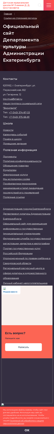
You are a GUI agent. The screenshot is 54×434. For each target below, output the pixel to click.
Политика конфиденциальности (22, 161)
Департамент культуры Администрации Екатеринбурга (26, 216)
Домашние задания (15, 143)
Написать (23, 347)
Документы (9, 156)
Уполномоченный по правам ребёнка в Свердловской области (27, 261)
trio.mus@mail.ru (12, 99)
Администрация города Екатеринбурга (27, 208)
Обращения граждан (16, 165)
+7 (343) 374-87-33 (19, 112)
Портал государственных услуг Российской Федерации (22, 251)
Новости (8, 130)
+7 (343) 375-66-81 (19, 117)
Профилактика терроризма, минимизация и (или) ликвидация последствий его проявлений (23, 188)
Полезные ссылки (14, 197)
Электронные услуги (15, 174)
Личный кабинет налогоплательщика (25, 283)
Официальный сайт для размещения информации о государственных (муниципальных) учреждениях (25, 228)
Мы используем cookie (16, 179)
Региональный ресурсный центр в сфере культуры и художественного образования (24, 273)
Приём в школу (12, 139)
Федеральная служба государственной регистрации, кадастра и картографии (27, 241)
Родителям (9, 170)
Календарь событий (15, 134)
